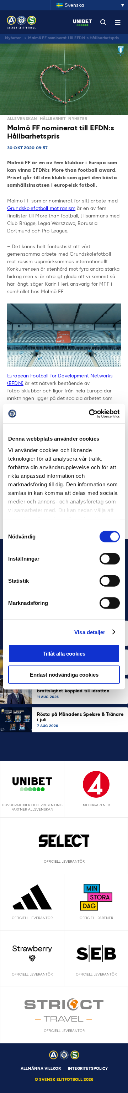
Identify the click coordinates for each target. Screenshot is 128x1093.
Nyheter (13, 38)
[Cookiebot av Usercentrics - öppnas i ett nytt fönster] (90, 413)
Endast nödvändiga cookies (64, 675)
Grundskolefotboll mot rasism (41, 208)
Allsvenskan (22, 118)
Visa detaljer (89, 632)
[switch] (110, 559)
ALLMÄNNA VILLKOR (41, 1068)
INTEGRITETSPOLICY (88, 1068)
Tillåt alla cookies (64, 654)
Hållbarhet (53, 118)
